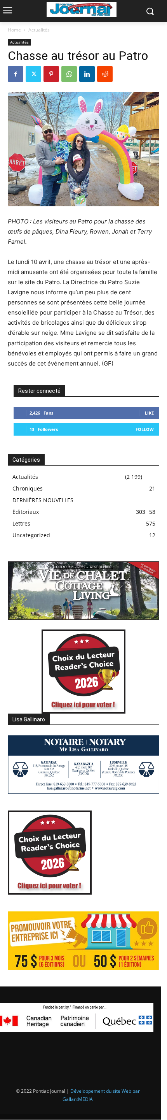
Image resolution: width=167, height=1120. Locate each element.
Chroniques (27, 488)
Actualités (39, 29)
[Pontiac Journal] (81, 9)
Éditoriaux (25, 511)
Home (14, 29)
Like (149, 413)
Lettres (21, 523)
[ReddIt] (105, 74)
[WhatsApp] (69, 74)
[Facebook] (15, 74)
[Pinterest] (51, 74)
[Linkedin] (87, 74)
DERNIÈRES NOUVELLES (42, 500)
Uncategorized (31, 535)
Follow (145, 429)
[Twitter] (33, 74)
